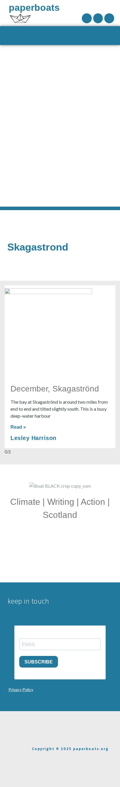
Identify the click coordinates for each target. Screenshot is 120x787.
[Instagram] (98, 18)
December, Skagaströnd (54, 388)
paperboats (34, 7)
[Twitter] (109, 18)
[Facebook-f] (87, 18)
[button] (60, 35)
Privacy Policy (20, 689)
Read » (18, 427)
